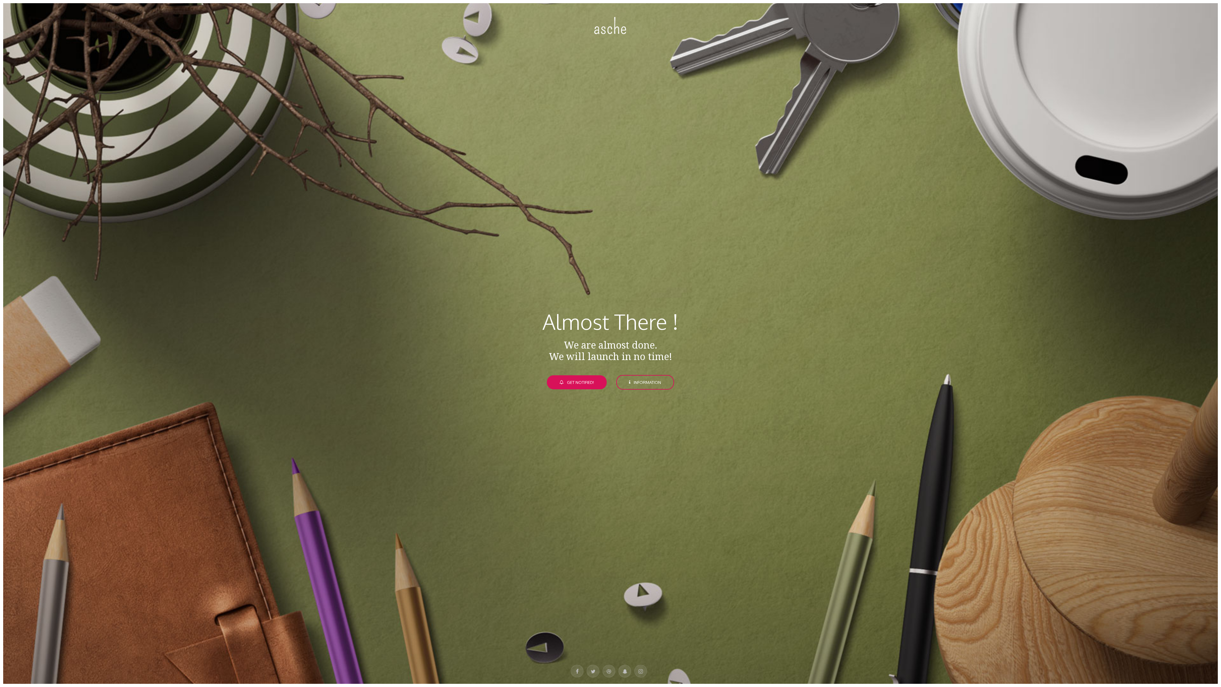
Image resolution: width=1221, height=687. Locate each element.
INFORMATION (647, 382)
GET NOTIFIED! (580, 382)
